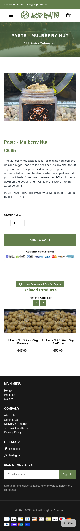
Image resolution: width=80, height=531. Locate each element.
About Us (9, 415)
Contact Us (11, 419)
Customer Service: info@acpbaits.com (26, 4)
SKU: (7, 214)
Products (9, 394)
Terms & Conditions (16, 428)
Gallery (8, 398)
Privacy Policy (13, 432)
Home (8, 390)
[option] (40, 97)
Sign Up (67, 474)
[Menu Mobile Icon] (11, 15)
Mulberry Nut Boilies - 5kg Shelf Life (58, 342)
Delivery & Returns (15, 423)
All (25, 43)
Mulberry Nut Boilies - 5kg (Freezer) (22, 342)
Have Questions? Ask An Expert (42, 284)
